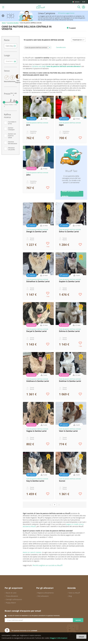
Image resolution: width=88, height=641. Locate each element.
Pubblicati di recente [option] (80, 40)
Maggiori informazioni (58, 638)
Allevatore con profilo (11, 148)
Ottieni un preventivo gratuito (70, 194)
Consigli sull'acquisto (14, 599)
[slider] (4, 102)
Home (4, 23)
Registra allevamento (45, 593)
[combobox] (10, 46)
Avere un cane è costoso (32, 552)
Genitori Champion (11, 129)
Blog (70, 596)
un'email (34, 631)
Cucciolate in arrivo (12, 122)
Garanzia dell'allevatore (12, 142)
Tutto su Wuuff (74, 593)
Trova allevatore (12, 596)
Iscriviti (78, 620)
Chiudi (81, 637)
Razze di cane (11, 593)
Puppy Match (11, 603)
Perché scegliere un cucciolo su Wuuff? (48, 565)
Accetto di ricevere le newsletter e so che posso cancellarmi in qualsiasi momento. (34, 615)
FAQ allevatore (43, 596)
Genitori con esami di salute (12, 135)
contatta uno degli (56, 66)
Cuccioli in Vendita (13, 23)
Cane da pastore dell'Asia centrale (36, 47)
